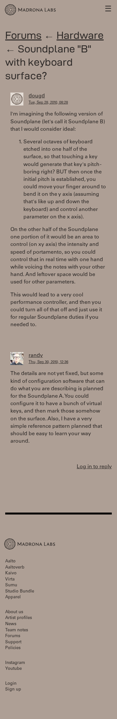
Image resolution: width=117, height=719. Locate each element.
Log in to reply (94, 467)
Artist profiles (18, 618)
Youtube (13, 669)
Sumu (11, 585)
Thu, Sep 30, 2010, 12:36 (48, 362)
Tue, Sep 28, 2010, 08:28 (48, 103)
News (10, 624)
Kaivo (11, 573)
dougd (37, 96)
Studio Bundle (19, 592)
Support (13, 642)
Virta (10, 580)
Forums (23, 35)
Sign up (13, 690)
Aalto (10, 561)
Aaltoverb (14, 568)
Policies (12, 648)
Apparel (13, 597)
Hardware (80, 35)
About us (14, 612)
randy (36, 355)
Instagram (15, 663)
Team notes (16, 630)
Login (11, 684)
